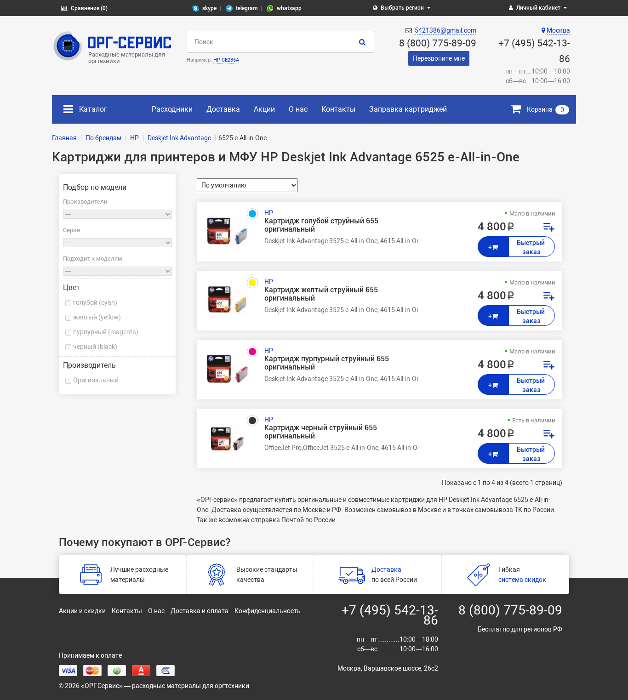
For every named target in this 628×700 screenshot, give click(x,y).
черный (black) (95, 346)
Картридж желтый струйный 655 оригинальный (321, 294)
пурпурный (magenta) (105, 332)
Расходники (172, 109)
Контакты (338, 109)
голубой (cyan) (95, 302)
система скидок (522, 579)
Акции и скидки (82, 611)
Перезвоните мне (439, 58)
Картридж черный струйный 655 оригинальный (320, 432)
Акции (264, 109)
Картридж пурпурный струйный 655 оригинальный (326, 363)
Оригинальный (96, 380)
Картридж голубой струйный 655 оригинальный (321, 225)
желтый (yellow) (97, 317)
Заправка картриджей (408, 109)
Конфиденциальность (267, 611)
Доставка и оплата (199, 611)
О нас (298, 109)
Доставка (223, 109)
